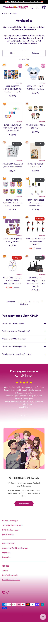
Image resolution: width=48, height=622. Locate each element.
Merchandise (13, 14)
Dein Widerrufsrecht (10, 575)
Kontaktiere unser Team (11, 579)
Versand (5, 570)
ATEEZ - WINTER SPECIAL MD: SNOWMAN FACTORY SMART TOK (12, 281)
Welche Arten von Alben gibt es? (16, 331)
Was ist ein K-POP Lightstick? (14, 346)
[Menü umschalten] (2, 7)
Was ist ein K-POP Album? (13, 323)
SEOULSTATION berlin (21, 616)
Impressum (6, 552)
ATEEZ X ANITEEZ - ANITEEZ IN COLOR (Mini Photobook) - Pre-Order (12, 89)
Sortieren (35, 53)
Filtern (12, 53)
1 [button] (21, 415)
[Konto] (37, 6)
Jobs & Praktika (8, 534)
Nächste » (24, 304)
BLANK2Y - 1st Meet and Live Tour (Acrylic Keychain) (35, 241)
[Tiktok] (7, 592)
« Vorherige (10, 301)
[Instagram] (3, 592)
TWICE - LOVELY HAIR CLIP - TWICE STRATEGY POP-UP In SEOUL (12, 128)
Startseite (4, 14)
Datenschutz (6, 557)
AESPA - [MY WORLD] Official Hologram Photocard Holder (35, 203)
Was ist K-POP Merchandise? (14, 338)
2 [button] (24, 415)
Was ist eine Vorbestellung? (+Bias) (16, 354)
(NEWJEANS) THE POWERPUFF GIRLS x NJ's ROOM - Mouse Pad (12, 203)
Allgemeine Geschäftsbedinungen (15, 548)
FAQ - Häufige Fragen (10, 530)
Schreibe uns (24, 503)
